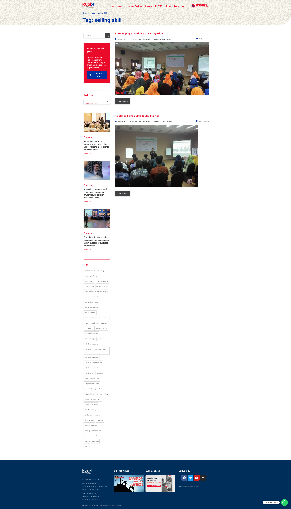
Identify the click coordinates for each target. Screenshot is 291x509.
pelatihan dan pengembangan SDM (95, 350)
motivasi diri (89, 328)
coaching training (91, 276)
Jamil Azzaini (89, 286)
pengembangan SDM (92, 383)
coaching (101, 271)
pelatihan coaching (91, 344)
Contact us (179, 6)
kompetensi (89, 291)
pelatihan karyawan (91, 357)
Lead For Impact (90, 312)
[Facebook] (184, 478)
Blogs (168, 6)
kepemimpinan (101, 286)
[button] (284, 502)
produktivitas (89, 394)
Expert (148, 6)
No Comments (204, 39)
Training (88, 137)
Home (111, 6)
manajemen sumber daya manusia (96, 318)
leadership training (91, 307)
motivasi (104, 323)
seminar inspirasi (102, 394)
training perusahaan (92, 441)
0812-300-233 (94, 496)
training (100, 420)
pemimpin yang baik (92, 378)
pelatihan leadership (92, 368)
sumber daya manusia (92, 415)
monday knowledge (91, 323)
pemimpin (100, 373)
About (120, 6)
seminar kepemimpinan (93, 399)
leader (87, 297)
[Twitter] (190, 478)
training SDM (89, 446)
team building (89, 420)
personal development (92, 389)
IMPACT (158, 6)
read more (122, 101)
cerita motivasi (90, 271)
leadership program (91, 302)
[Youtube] (197, 478)
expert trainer (89, 281)
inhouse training (102, 281)
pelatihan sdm (89, 373)
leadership (95, 297)
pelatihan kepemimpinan (93, 362)
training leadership (91, 436)
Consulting (89, 233)
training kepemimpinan (93, 431)
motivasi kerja (90, 339)
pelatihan (100, 339)
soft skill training (90, 410)
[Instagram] (203, 478)
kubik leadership (101, 291)
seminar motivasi (91, 404)
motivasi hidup (101, 328)
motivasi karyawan (91, 333)
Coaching (88, 185)
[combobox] (97, 101)
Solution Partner (134, 6)
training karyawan (91, 425)
